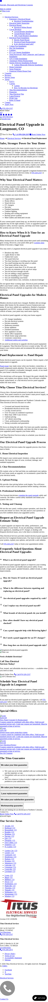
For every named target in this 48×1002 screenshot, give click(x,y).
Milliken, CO (9, 880)
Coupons (8, 73)
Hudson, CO (9, 859)
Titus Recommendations (18, 90)
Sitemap (8, 960)
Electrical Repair (15, 25)
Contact (7, 102)
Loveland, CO (10, 871)
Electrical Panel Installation (19, 38)
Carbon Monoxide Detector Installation (28, 65)
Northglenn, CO (11, 884)
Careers (12, 84)
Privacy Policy (10, 954)
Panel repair (4, 366)
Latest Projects (14, 96)
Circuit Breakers (15, 29)
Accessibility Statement (13, 958)
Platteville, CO (10, 886)
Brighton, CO (10, 834)
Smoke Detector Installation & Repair (23, 63)
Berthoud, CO (10, 828)
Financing (13, 92)
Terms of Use (10, 956)
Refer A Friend (14, 100)
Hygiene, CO (10, 861)
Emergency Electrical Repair (19, 19)
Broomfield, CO (11, 830)
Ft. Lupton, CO (10, 847)
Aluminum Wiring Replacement (21, 61)
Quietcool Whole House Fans (20, 71)
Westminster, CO (11, 894)
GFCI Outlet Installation (18, 59)
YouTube (8, 974)
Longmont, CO (10, 867)
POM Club (13, 98)
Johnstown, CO (10, 863)
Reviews (8, 75)
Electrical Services (11, 17)
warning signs (39, 243)
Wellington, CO (10, 892)
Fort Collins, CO (11, 843)
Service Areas (10, 77)
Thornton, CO (10, 888)
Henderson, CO (10, 857)
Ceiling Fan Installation (17, 46)
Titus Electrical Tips (16, 94)
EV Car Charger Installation (19, 52)
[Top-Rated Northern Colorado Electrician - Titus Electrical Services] (5, 11)
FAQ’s (11, 82)
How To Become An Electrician (26, 88)
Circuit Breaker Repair (22, 34)
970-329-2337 (7, 108)
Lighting (12, 50)
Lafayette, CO (10, 865)
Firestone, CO (10, 840)
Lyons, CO (9, 875)
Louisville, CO (10, 869)
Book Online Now (7, 814)
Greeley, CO (9, 853)
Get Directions (5, 932)
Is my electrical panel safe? (24, 44)
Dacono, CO (9, 836)
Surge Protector (15, 69)
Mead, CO (8, 877)
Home (2, 138)
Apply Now (9, 104)
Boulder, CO (9, 832)
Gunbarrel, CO (10, 855)
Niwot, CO (9, 882)
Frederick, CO (10, 845)
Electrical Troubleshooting (23, 21)
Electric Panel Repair (21, 40)
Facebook (8, 970)
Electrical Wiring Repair (23, 27)
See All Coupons (6, 753)
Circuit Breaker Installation (24, 32)
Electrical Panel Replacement (24, 42)
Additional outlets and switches (16, 340)
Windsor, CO (9, 896)
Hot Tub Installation (16, 48)
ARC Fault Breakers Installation (26, 36)
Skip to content (5, 9)
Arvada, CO (9, 826)
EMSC (4, 966)
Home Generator (15, 67)
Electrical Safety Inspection (19, 23)
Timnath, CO (9, 890)
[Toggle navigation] (1, 13)
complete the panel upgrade (28, 495)
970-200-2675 (7, 950)
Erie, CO (8, 838)
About (7, 79)
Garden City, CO (11, 851)
